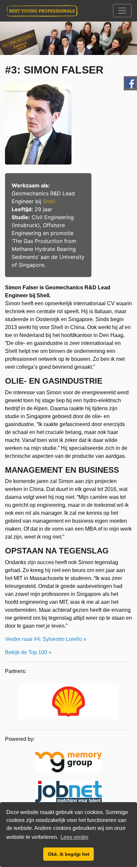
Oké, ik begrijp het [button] (68, 854)
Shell (49, 201)
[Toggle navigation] (122, 10)
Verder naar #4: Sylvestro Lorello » (45, 639)
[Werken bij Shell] (68, 702)
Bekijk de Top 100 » (28, 652)
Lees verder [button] (74, 837)
